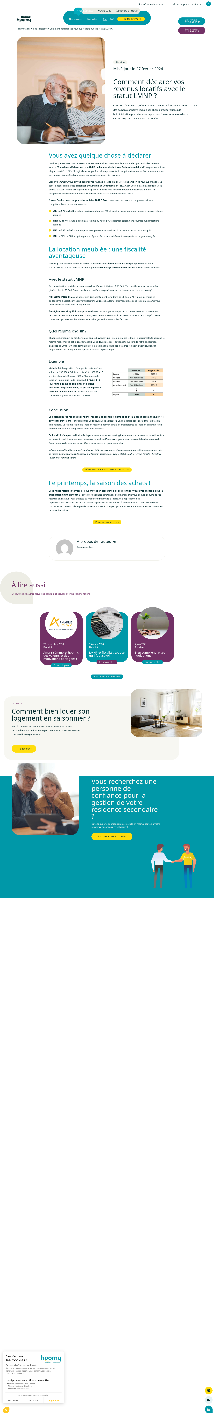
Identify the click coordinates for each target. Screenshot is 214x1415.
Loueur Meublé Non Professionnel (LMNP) (122, 167)
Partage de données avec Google (21, 1383)
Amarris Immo (68, 457)
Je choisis (33, 1400)
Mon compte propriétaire (187, 4)
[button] (6, 1410)
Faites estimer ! (132, 18)
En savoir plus (61, 665)
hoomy (147, 290)
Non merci (13, 1400)
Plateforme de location (151, 4)
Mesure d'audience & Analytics (20, 1386)
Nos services (75, 19)
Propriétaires (23, 28)
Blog (104, 19)
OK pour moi (54, 1400)
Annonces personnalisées (18, 1389)
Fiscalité (43, 28)
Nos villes (92, 19)
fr (208, 3)
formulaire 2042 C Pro (94, 200)
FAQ (112, 19)
